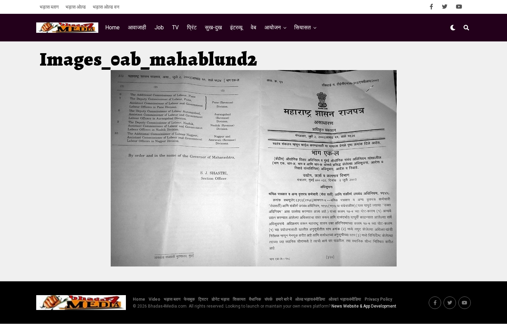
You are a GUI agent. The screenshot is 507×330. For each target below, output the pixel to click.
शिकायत (239, 299)
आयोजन (273, 27)
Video (154, 299)
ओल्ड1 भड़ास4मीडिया (345, 299)
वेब (253, 27)
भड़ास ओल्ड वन (106, 7)
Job (159, 27)
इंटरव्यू (236, 27)
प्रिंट (192, 27)
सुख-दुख (213, 27)
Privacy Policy (378, 299)
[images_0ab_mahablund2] (254, 264)
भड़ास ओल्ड (76, 7)
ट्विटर (203, 299)
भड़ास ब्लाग (49, 7)
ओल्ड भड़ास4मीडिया (310, 299)
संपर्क (268, 299)
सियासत (302, 27)
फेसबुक (189, 299)
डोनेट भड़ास (220, 299)
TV (175, 27)
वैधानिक (255, 299)
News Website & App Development (363, 306)
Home (112, 27)
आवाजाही (137, 27)
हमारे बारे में (284, 299)
